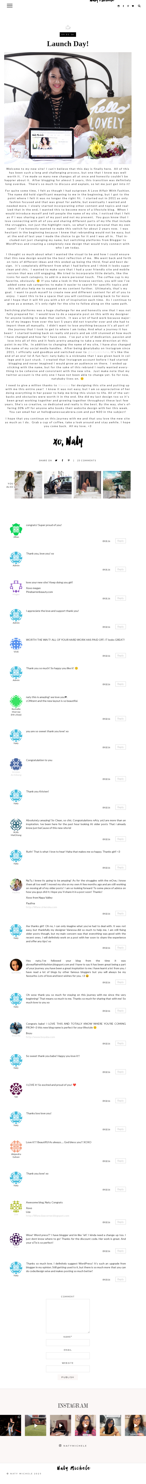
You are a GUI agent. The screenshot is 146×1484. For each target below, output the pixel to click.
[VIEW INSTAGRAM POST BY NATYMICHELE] (19, 1433)
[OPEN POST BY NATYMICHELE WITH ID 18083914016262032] (35, 1425)
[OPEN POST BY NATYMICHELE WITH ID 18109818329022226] (85, 1425)
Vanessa (64, 385)
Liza (16, 1214)
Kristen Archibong (16, 773)
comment (68, 1296)
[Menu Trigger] (9, 5)
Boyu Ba (16, 1035)
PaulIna (16, 892)
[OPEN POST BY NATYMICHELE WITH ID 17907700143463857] (60, 1425)
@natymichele (98, 352)
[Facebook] (62, 460)
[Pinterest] (69, 460)
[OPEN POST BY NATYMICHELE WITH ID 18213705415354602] (10, 1425)
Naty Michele (74, 1469)
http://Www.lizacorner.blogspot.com (47, 1215)
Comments (86, 460)
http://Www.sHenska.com (41, 907)
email (68, 1350)
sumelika (16, 972)
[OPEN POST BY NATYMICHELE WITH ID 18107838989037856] (110, 1425)
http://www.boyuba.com (40, 1037)
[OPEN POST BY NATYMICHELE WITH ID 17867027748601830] (135, 1425)
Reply (120, 540)
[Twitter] (56, 460)
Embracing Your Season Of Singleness (87, 485)
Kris (16, 1246)
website (68, 1363)
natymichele (11, 1419)
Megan (16, 594)
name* (67, 1337)
